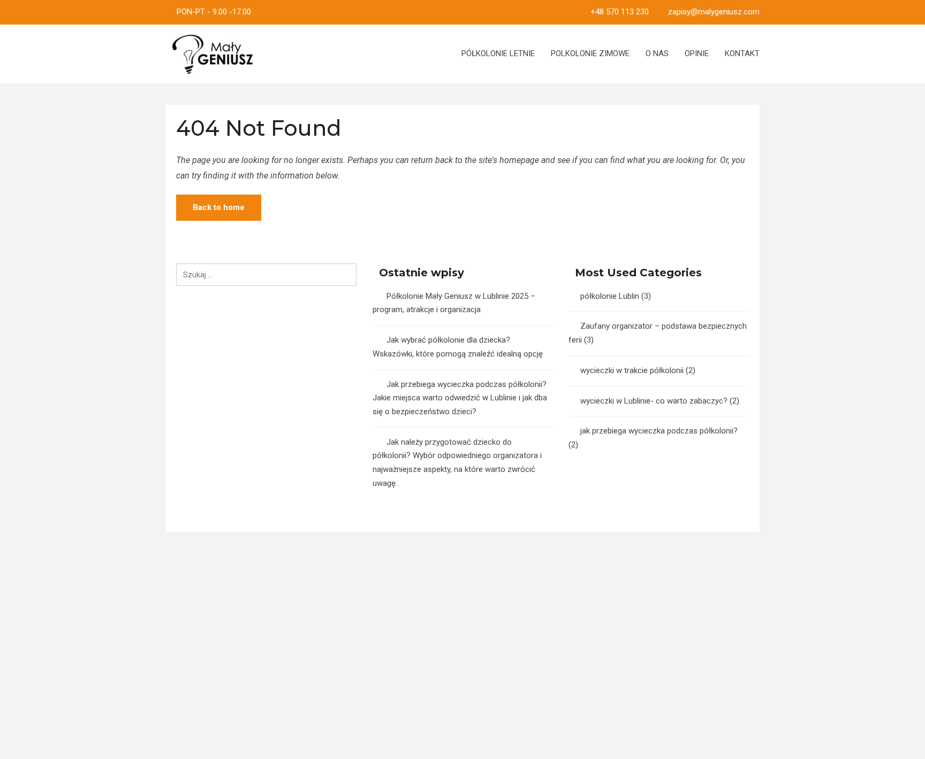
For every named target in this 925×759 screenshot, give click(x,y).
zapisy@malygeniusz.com (714, 12)
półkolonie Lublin (609, 296)
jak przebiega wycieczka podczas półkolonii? (659, 431)
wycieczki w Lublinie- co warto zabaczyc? (653, 401)
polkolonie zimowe (590, 53)
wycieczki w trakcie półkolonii (632, 370)
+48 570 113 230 (619, 12)
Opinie (697, 53)
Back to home (219, 207)
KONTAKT (742, 53)
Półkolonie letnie (498, 53)
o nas (657, 53)
